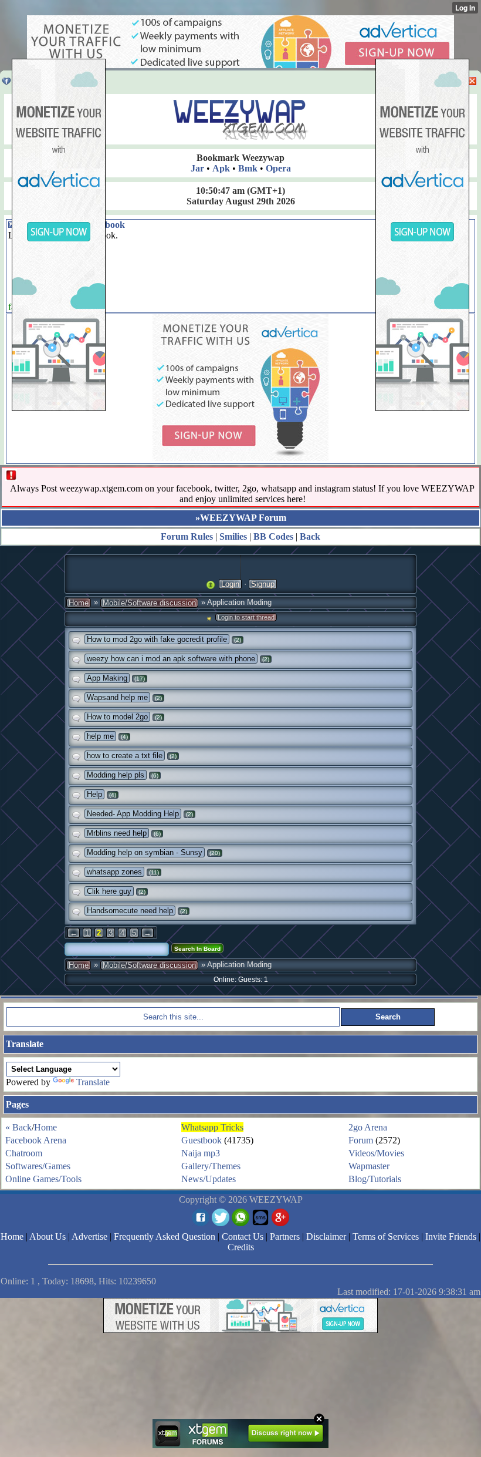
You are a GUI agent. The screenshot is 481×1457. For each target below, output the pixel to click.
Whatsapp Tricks (212, 1127)
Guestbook (201, 1140)
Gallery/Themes (210, 1166)
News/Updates (208, 1179)
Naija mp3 (200, 1153)
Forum (360, 1140)
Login (230, 584)
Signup (263, 584)
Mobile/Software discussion (149, 602)
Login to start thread (246, 617)
